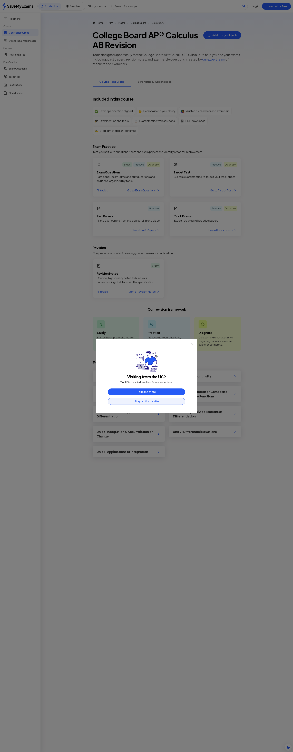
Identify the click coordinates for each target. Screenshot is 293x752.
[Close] (192, 344)
